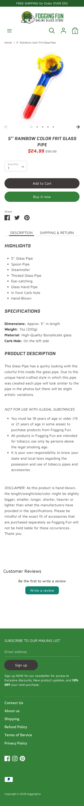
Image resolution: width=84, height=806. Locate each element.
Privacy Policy (15, 743)
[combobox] (15, 166)
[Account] (63, 29)
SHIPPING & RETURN (57, 233)
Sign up (21, 665)
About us (12, 710)
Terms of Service (18, 735)
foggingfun (34, 794)
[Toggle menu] (9, 30)
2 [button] (37, 127)
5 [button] (53, 127)
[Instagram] (14, 758)
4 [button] (48, 127)
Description (21, 233)
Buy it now (42, 197)
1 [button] (31, 127)
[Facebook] (7, 758)
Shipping (11, 718)
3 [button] (42, 127)
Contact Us (13, 702)
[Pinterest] (22, 758)
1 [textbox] (8, 168)
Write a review (42, 590)
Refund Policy (15, 727)
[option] (42, 85)
